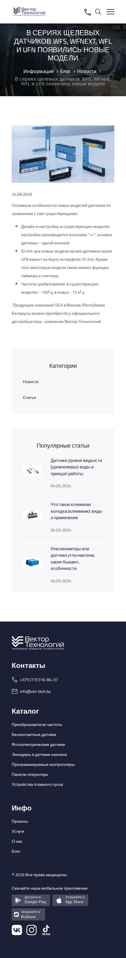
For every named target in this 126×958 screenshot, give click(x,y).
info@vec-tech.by (35, 691)
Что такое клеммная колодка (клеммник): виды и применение (76, 511)
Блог (16, 851)
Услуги (18, 831)
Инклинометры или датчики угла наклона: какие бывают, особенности (73, 558)
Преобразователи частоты (37, 724)
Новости (31, 381)
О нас (17, 841)
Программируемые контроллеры (43, 764)
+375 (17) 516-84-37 (39, 679)
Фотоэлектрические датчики (38, 744)
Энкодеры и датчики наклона (39, 754)
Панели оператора (30, 774)
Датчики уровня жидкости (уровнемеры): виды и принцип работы (76, 467)
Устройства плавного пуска (37, 784)
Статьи (29, 397)
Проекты (20, 821)
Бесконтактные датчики (34, 734)
